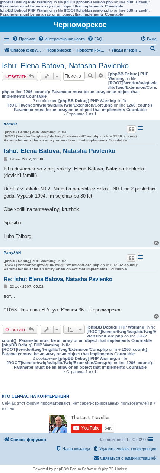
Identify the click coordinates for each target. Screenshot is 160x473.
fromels (10, 124)
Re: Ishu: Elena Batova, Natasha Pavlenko (58, 279)
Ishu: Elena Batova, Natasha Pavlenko (65, 66)
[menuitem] (23, 39)
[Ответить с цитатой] (131, 129)
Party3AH (12, 253)
